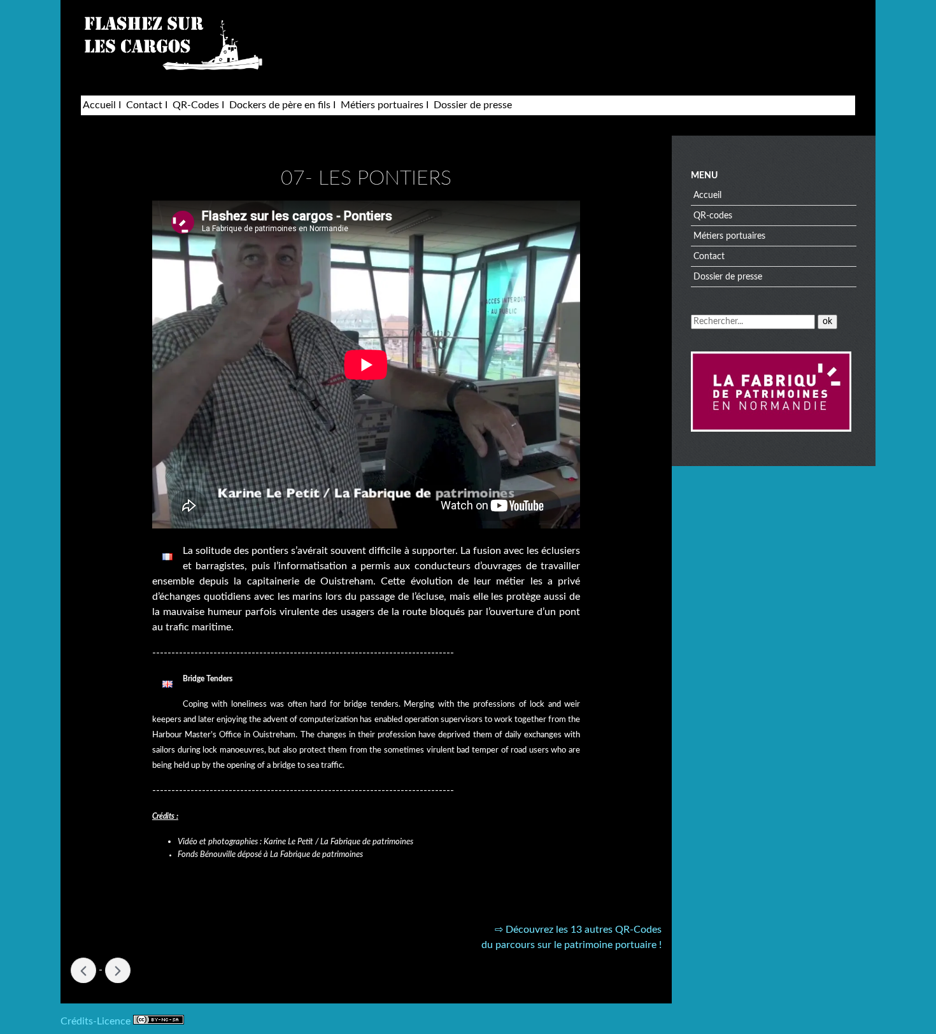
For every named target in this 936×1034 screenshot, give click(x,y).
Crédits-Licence (96, 1021)
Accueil (99, 105)
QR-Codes (196, 105)
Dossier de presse (473, 105)
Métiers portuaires (382, 105)
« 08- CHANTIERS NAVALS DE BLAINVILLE (83, 970)
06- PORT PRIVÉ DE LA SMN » (118, 970)
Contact (144, 105)
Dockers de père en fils (279, 105)
